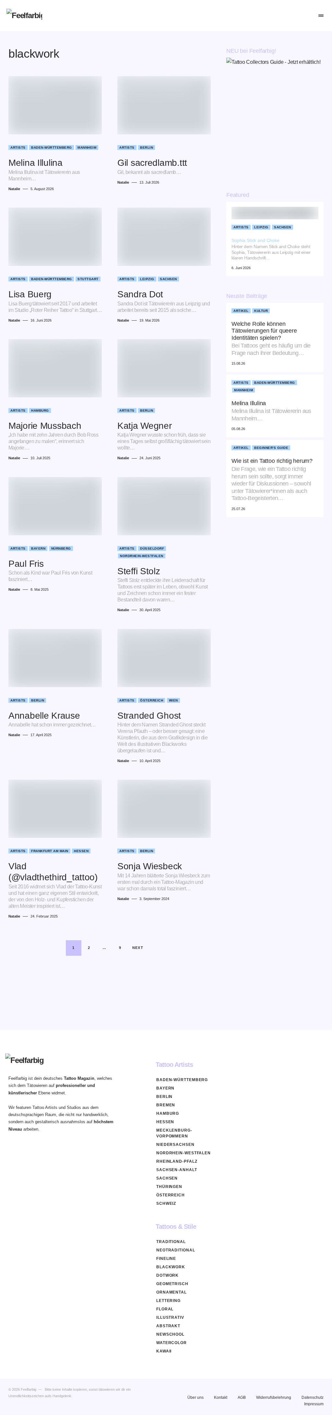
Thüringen (169, 1186)
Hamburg (40, 410)
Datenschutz (313, 1397)
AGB (242, 1397)
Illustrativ (170, 1317)
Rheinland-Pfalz (176, 1161)
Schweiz (166, 1203)
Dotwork (167, 1275)
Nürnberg (61, 548)
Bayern (38, 548)
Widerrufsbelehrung (273, 1397)
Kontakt (220, 1397)
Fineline (166, 1258)
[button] (277, 15)
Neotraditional (175, 1250)
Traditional (171, 1241)
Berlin (146, 147)
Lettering (168, 1300)
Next (138, 948)
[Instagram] (271, 1064)
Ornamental (171, 1292)
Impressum (314, 1404)
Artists (18, 147)
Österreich (151, 700)
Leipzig (147, 279)
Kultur (261, 311)
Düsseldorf (152, 548)
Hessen (81, 851)
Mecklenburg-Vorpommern (174, 1133)
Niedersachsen (175, 1144)
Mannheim (86, 147)
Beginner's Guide (271, 448)
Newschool (170, 1334)
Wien (173, 700)
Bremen (165, 1105)
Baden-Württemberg (51, 147)
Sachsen (168, 279)
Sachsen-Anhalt (176, 1170)
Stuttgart (88, 279)
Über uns (195, 1397)
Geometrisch (172, 1284)
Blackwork (170, 1267)
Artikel (241, 311)
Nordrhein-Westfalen (141, 556)
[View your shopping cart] (306, 15)
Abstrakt (168, 1326)
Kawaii (164, 1351)
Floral (164, 1309)
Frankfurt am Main (49, 851)
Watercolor (171, 1343)
